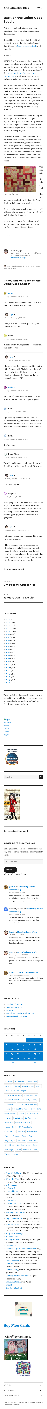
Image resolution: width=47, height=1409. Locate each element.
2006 (8, 622)
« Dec (11, 1063)
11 (6, 1049)
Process (16, 1136)
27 (18, 1058)
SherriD (9, 1285)
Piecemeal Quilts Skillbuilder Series (21, 1249)
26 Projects (19, 1082)
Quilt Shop (32, 1141)
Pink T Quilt (17, 268)
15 (29, 1049)
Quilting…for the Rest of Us (17, 1276)
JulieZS (12, 887)
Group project (10, 1113)
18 (6, 1054)
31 (40, 1058)
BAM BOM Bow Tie (14, 1007)
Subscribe (10, 870)
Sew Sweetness (23, 1145)
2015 (32, 266)
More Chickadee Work (27, 932)
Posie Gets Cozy (12, 1261)
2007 (8, 625)
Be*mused (10, 1188)
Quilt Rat (9, 1264)
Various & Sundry (30, 1150)
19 (12, 1054)
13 (18, 1049)
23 (35, 1054)
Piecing (21, 1132)
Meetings (8, 1122)
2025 (8, 680)
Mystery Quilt (10, 1127)
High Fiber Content (14, 1218)
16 (35, 1049)
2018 (8, 658)
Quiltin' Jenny (12, 1270)
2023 (8, 673)
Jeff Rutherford (12, 1224)
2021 (8, 667)
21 (23, 1054)
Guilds (22, 1113)
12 (12, 1049)
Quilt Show (9, 1145)
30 (35, 1058)
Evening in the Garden (15, 1212)
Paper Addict (11, 1246)
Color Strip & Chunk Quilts (15, 1091)
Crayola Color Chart (14, 1203)
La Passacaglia (31, 1118)
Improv (7, 1118)
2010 (8, 634)
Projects (21, 1141)
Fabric (10, 268)
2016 (8, 652)
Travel (18, 1150)
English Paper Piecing (27, 1104)
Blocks (17, 1086)
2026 (8, 683)
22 (29, 1054)
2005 (8, 619)
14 (23, 1049)
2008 (8, 628)
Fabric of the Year (19, 1109)
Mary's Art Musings (14, 1233)
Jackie (10, 293)
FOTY (32, 1109)
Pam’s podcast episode (27, 46)
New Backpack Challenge (16, 1016)
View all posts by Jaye (18, 258)
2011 (8, 637)
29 (29, 1058)
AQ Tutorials (9, 1390)
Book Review (28, 1086)
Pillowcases (32, 1132)
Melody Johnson (13, 1239)
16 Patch (8, 1082)
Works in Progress (12, 1154)
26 (12, 1058)
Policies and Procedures (27, 1402)
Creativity (26, 1100)
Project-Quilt (10, 1141)
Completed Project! (13, 1095)
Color (38, 1086)
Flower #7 (10, 1010)
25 (6, 1058)
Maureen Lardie (12, 1236)
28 (23, 1058)
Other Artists (10, 1132)
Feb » (35, 1063)
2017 (8, 655)
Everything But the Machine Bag (20, 1013)
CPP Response (30, 1095)
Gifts (39, 1109)
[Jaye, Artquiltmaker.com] (23, 804)
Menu (39, 8)
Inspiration (18, 1118)
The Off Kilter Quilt (14, 1288)
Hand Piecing (33, 1113)
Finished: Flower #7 (14, 1004)
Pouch (7, 1136)
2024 (8, 676)
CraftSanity (11, 1200)
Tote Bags (8, 1150)
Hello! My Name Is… (12, 1396)
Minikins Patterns (23, 1122)
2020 (8, 664)
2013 (8, 643)
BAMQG (7, 1086)
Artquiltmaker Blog (16, 7)
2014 (8, 646)
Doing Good (9, 1104)
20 (18, 1054)
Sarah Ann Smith (13, 1282)
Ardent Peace (11, 1185)
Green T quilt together (16, 73)
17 (40, 1049)
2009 (8, 631)
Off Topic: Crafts (25, 1127)
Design (35, 1100)
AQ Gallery (8, 1385)
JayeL (11, 932)
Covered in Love (13, 1191)
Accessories (31, 1082)
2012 (8, 640)
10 (40, 1045)
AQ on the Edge (12, 1179)
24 (40, 1054)
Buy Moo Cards (17, 1325)
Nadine (11, 387)
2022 (8, 670)
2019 (8, 661)
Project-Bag (27, 1136)
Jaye (8, 266)
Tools (35, 1145)
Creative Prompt (11, 1100)
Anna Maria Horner (14, 1173)
